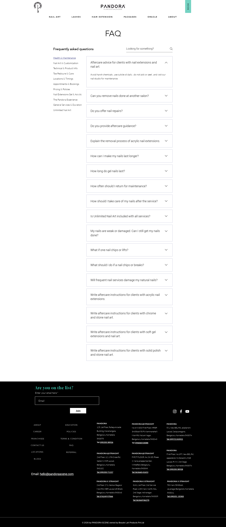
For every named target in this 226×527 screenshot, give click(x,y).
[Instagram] (174, 411)
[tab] (67, 58)
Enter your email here (46, 393)
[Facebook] (181, 411)
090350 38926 (106, 442)
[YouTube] (187, 411)
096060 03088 (141, 443)
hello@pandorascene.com (57, 474)
